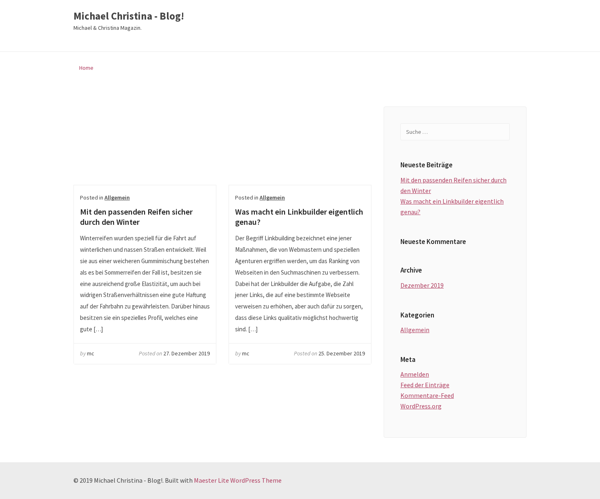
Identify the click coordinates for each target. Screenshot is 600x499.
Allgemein (117, 197)
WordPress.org (421, 406)
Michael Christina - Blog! (128, 16)
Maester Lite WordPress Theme (238, 480)
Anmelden (414, 374)
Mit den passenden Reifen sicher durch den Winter (144, 145)
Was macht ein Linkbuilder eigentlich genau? (300, 145)
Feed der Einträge (424, 385)
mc (90, 353)
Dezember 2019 (422, 285)
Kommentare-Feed (427, 395)
